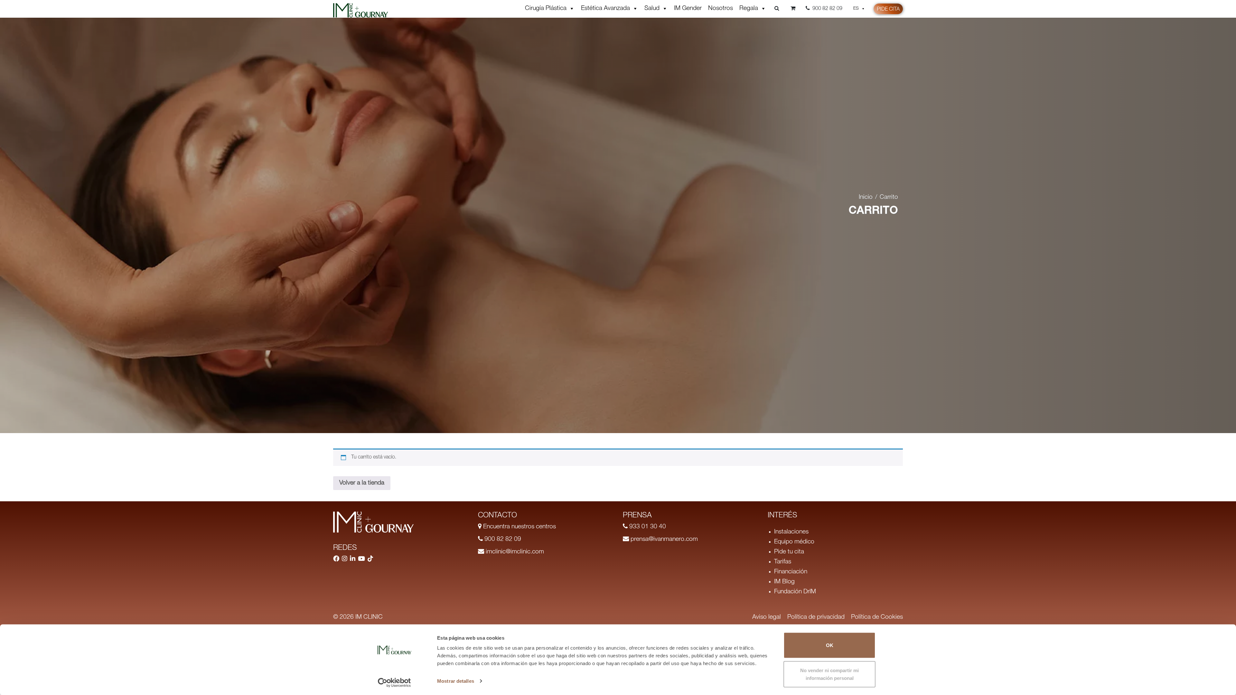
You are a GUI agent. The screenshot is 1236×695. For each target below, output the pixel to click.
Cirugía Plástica (545, 8)
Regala (748, 8)
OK (829, 645)
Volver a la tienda (361, 483)
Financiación (790, 572)
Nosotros (720, 8)
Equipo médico (794, 542)
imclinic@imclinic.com (514, 552)
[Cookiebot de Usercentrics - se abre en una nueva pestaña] (394, 682)
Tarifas (782, 562)
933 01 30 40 (647, 527)
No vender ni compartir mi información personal (829, 674)
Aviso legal (766, 617)
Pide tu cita (789, 552)
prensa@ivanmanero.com (663, 539)
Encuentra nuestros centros (519, 527)
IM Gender (688, 8)
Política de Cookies (877, 617)
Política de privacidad (816, 617)
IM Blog (784, 582)
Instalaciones (791, 532)
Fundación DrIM (795, 592)
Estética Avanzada (605, 8)
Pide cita (888, 9)
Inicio (866, 197)
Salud (652, 8)
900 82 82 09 (502, 539)
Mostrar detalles (455, 681)
